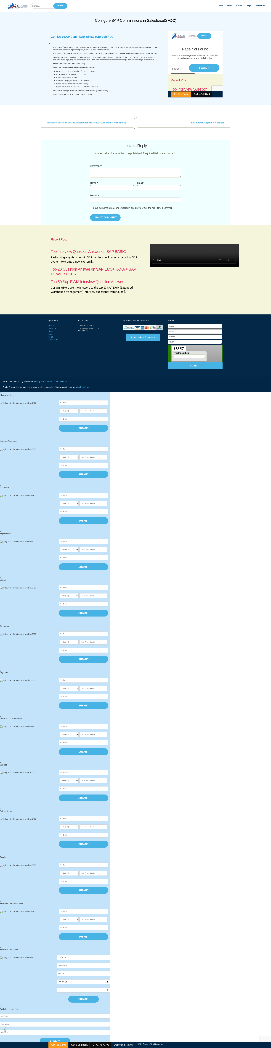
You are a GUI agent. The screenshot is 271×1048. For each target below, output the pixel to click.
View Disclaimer (82, 387)
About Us (52, 328)
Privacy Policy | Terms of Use (46, 381)
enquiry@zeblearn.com (89, 328)
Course (239, 6)
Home (220, 6)
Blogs (248, 6)
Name (94, 183)
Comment (96, 166)
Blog (50, 334)
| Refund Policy (65, 381)
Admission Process (143, 337)
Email (140, 183)
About (229, 6)
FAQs (50, 337)
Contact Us (260, 6)
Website (94, 195)
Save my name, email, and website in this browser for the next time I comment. (133, 207)
